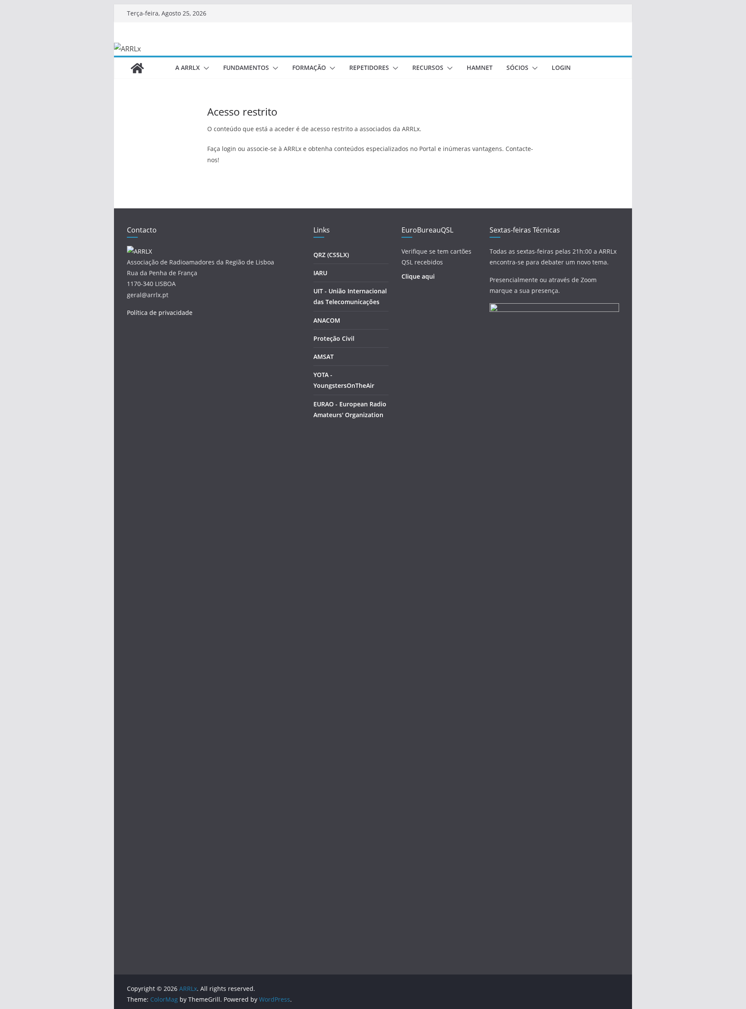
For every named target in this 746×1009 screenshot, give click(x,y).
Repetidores (369, 67)
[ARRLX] (139, 251)
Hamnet (480, 67)
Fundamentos (246, 67)
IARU (320, 273)
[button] (204, 68)
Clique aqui (418, 276)
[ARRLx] (137, 68)
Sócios (517, 67)
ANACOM (326, 320)
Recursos (427, 67)
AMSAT (323, 356)
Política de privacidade (160, 312)
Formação (309, 67)
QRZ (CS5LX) (331, 255)
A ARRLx (187, 67)
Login (561, 67)
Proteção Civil (333, 338)
